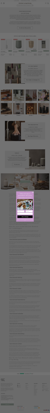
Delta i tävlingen (25, 216)
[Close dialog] (32, 192)
